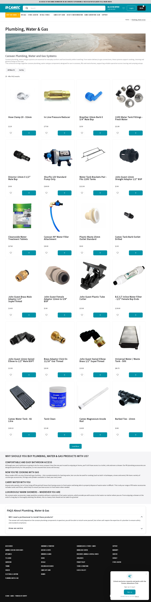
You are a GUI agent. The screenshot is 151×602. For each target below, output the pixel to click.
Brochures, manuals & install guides (88, 554)
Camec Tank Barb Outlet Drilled (127, 238)
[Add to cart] (29, 133)
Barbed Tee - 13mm (125, 418)
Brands (43, 574)
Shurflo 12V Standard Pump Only (55, 178)
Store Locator (116, 562)
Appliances (8, 554)
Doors (43, 558)
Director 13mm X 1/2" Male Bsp (19, 178)
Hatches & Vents (46, 550)
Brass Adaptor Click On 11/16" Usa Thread (55, 360)
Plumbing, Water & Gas (139, 20)
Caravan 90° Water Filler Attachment (56, 238)
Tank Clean (50, 418)
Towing (7, 566)
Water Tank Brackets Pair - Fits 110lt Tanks (93, 178)
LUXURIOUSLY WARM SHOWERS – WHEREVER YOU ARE (32, 492)
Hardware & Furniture (47, 546)
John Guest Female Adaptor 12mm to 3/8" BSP (55, 299)
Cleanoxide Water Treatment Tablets (18, 238)
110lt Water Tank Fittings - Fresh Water (129, 118)
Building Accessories (47, 566)
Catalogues (80, 558)
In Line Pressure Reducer (57, 117)
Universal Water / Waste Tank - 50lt (127, 360)
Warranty (115, 550)
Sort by (21, 70)
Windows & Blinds (46, 554)
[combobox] (66, 8)
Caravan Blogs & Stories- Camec (86, 546)
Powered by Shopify (21, 596)
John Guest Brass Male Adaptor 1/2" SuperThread (20, 299)
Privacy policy (81, 562)
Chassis (7, 570)
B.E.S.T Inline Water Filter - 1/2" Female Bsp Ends (128, 297)
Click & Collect (81, 570)
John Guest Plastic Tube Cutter (92, 297)
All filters (10, 70)
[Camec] (13, 8)
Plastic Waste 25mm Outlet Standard (90, 238)
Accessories (9, 546)
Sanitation (8, 562)
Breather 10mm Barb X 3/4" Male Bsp (91, 118)
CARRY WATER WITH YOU (18, 482)
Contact (114, 558)
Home (127, 20)
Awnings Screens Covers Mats (14, 550)
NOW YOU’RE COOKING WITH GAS (22, 472)
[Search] (27, 8)
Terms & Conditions (82, 566)
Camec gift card (46, 570)
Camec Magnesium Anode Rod (93, 420)
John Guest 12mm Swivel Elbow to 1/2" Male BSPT (21, 360)
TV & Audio (8, 558)
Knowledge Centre (82, 550)
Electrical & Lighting (11, 574)
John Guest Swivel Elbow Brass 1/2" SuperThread (93, 360)
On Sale (43, 562)
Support (115, 546)
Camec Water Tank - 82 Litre (20, 420)
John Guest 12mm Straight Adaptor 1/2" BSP (128, 178)
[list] (15, 70)
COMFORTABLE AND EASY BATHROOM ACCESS (28, 462)
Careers (114, 554)
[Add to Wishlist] (10, 133)
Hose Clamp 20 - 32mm (20, 117)
